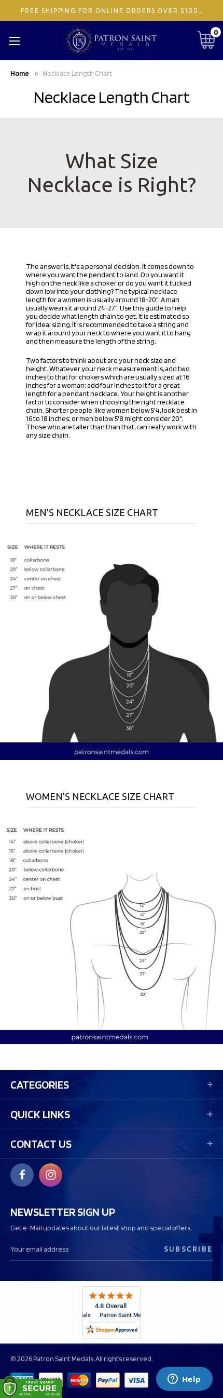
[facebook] (22, 1175)
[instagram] (51, 1175)
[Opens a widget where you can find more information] (184, 1380)
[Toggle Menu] (14, 40)
